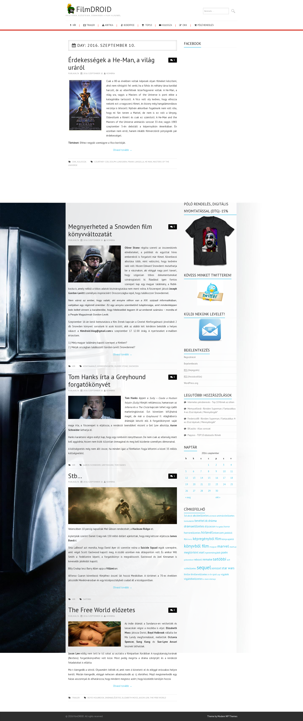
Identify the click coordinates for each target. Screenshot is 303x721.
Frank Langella (136, 161)
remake (207, 559)
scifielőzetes (190, 568)
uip (218, 574)
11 (231, 471)
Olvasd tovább (122, 150)
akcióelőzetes (201, 515)
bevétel (199, 521)
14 (201, 477)
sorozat (216, 568)
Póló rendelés (205, 25)
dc (206, 521)
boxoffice (128, 25)
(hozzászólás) (193, 376)
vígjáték (225, 574)
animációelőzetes (225, 515)
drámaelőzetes (113, 697)
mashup (233, 546)
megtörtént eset (194, 552)
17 (224, 477)
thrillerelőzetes (199, 574)
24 (224, 484)
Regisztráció (190, 357)
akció (189, 515)
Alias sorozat (203, 428)
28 (201, 490)
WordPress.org (191, 383)
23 (217, 484)
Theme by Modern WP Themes (222, 716)
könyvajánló (89, 366)
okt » (218, 497)
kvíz (190, 539)
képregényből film (207, 538)
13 (194, 477)
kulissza (167, 25)
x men (206, 579)
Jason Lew (144, 697)
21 (201, 484)
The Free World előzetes (101, 610)
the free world (158, 697)
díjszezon (210, 526)
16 (217, 477)
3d (185, 515)
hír (74, 25)
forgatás (219, 526)
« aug (188, 497)
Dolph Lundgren (118, 161)
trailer (90, 25)
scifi (228, 560)
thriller (187, 574)
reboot (198, 559)
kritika (109, 25)
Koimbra (110, 73)
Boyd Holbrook (95, 697)
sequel (204, 567)
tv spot (213, 574)
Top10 (148, 25)
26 (186, 490)
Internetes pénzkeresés (199, 402)
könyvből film (196, 546)
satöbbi (87, 599)
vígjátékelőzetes (193, 578)
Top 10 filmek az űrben (223, 402)
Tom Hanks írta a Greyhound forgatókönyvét (107, 380)
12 (186, 477)
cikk (184, 25)
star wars (228, 568)
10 (224, 471)
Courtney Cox (101, 161)
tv (209, 574)
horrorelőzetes (192, 532)
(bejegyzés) (191, 370)
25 (231, 484)
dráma (212, 521)
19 (186, 484)
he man (148, 161)
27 (194, 490)
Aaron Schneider (92, 465)
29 (209, 490)
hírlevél (207, 532)
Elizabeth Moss (130, 697)
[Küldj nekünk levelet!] (210, 329)
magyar (213, 546)
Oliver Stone (121, 366)
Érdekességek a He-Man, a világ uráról (111, 63)
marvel (223, 546)
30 (217, 490)
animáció (212, 516)
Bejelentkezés (191, 363)
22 (209, 484)
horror (227, 526)
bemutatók (189, 521)
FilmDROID (94, 9)
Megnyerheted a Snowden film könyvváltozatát (110, 230)
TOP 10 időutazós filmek (209, 435)
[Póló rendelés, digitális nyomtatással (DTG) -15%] (210, 240)
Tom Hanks (120, 465)
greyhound (108, 465)
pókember (188, 559)
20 (194, 484)
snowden (134, 366)
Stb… (75, 476)
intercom (218, 532)
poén (224, 552)
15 (209, 477)
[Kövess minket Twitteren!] (210, 292)
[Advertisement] (122, 196)
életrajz (212, 579)
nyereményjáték (105, 366)
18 (231, 477)
